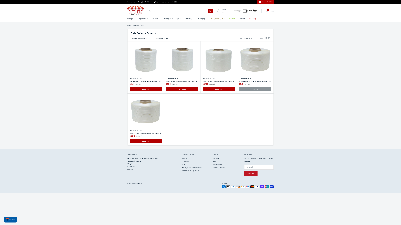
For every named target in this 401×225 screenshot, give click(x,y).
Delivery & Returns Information (192, 168)
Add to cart (145, 89)
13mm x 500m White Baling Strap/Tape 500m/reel (218, 81)
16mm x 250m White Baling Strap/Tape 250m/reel (255, 81)
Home (129, 25)
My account (221, 12)
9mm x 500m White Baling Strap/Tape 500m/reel (181, 81)
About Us (216, 158)
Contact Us (185, 161)
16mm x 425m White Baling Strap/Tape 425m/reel (145, 133)
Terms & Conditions (219, 168)
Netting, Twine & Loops (171, 19)
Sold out (255, 89)
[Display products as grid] (266, 38)
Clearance (242, 19)
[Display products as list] (269, 38)
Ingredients (142, 19)
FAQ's (183, 164)
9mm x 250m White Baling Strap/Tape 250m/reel (145, 81)
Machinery (188, 19)
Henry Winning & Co (135, 78)
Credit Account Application (190, 171)
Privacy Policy (217, 164)
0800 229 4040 (267, 2)
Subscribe (250, 173)
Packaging (201, 19)
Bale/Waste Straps (138, 25)
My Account (185, 158)
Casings (130, 19)
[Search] (210, 11)
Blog (214, 161)
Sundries (155, 19)
